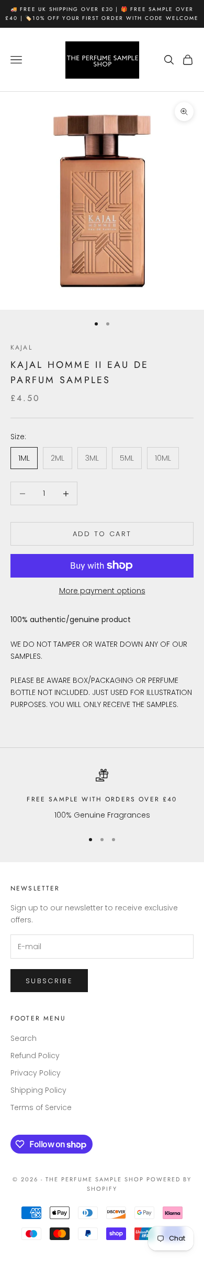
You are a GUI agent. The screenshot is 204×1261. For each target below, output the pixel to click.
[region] (102, 795)
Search (23, 1038)
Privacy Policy (35, 1073)
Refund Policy (35, 1055)
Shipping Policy (38, 1090)
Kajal (21, 347)
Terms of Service (41, 1107)
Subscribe (49, 981)
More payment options (102, 590)
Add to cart (102, 534)
